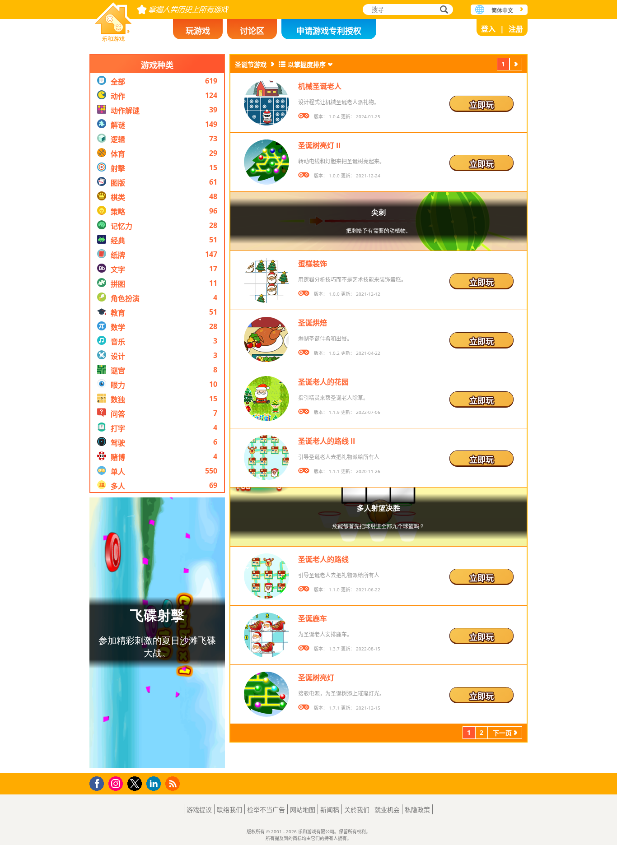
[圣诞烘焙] (266, 339)
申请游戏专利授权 (328, 30)
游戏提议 (199, 809)
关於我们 (356, 809)
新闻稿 (329, 809)
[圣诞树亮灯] (266, 694)
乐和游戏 (113, 19)
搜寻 (442, 10)
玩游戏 (198, 30)
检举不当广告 (266, 809)
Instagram (117, 783)
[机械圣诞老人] (266, 102)
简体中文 (502, 10)
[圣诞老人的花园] (266, 398)
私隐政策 (417, 809)
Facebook (99, 782)
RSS (173, 783)
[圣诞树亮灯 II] (266, 162)
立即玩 (481, 104)
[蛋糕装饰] (266, 280)
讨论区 (252, 30)
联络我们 (229, 809)
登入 (488, 29)
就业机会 (387, 809)
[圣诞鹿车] (266, 635)
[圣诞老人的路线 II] (266, 457)
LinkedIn (155, 784)
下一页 (516, 65)
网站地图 (302, 809)
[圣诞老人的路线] (266, 576)
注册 (516, 29)
